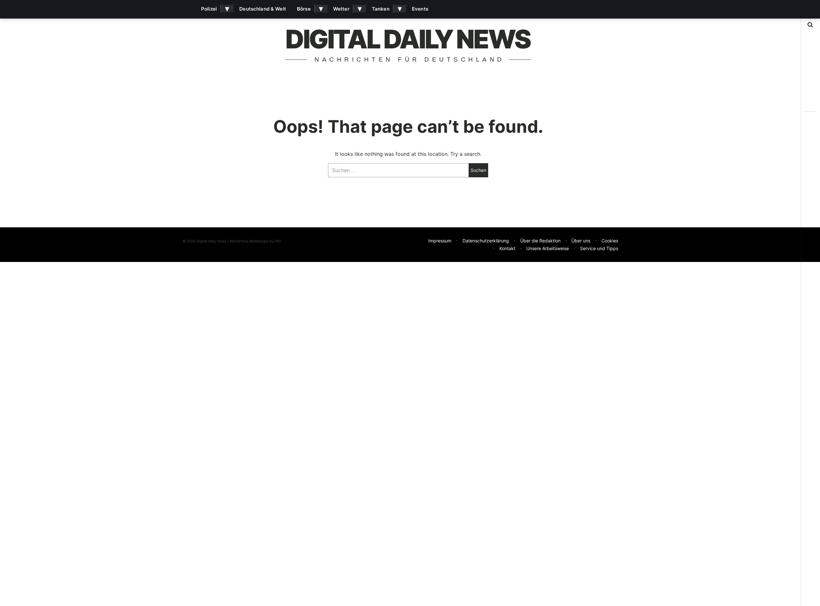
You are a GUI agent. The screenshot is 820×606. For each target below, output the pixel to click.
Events (420, 9)
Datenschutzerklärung (486, 240)
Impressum (439, 240)
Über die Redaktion (540, 240)
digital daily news (407, 39)
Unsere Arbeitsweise (547, 248)
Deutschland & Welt (262, 9)
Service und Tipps (599, 248)
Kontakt (507, 248)
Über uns (580, 240)
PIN (278, 241)
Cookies (610, 240)
